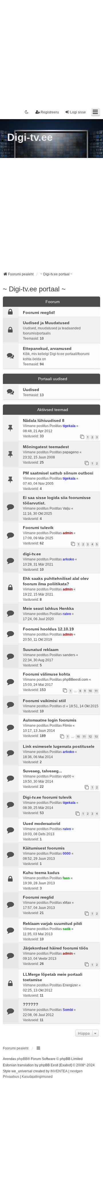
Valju (66, 508)
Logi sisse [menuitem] (78, 112)
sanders (69, 655)
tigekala (69, 426)
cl (64, 706)
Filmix (67, 726)
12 (90, 736)
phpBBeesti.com (75, 680)
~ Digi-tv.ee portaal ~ (34, 289)
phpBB (22, 1059)
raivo (67, 614)
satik (67, 929)
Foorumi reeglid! (39, 312)
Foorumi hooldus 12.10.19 (48, 629)
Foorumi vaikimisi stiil (44, 700)
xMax (67, 903)
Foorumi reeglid (38, 897)
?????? (30, 1004)
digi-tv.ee (32, 554)
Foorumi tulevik (38, 527)
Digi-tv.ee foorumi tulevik (47, 797)
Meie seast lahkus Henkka (48, 608)
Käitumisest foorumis (44, 848)
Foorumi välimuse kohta (46, 674)
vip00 (67, 776)
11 (96, 691)
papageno (71, 452)
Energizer (70, 985)
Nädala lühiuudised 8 (43, 420)
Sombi (68, 1010)
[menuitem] (11, 1077)
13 (96, 736)
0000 (67, 854)
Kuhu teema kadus (41, 872)
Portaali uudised (52, 378)
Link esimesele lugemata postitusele (58, 746)
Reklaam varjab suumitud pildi (52, 923)
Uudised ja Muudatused (46, 322)
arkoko (68, 559)
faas (66, 878)
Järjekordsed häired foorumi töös (55, 948)
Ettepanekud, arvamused (47, 348)
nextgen (76, 1071)
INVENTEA (59, 1071)
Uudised (31, 389)
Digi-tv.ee (30, 137)
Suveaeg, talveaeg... (42, 771)
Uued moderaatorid (41, 823)
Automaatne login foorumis (49, 720)
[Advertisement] (51, 51)
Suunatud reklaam (40, 649)
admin (68, 533)
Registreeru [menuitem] (50, 112)
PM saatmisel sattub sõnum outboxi (58, 473)
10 (90, 691)
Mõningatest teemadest (46, 446)
